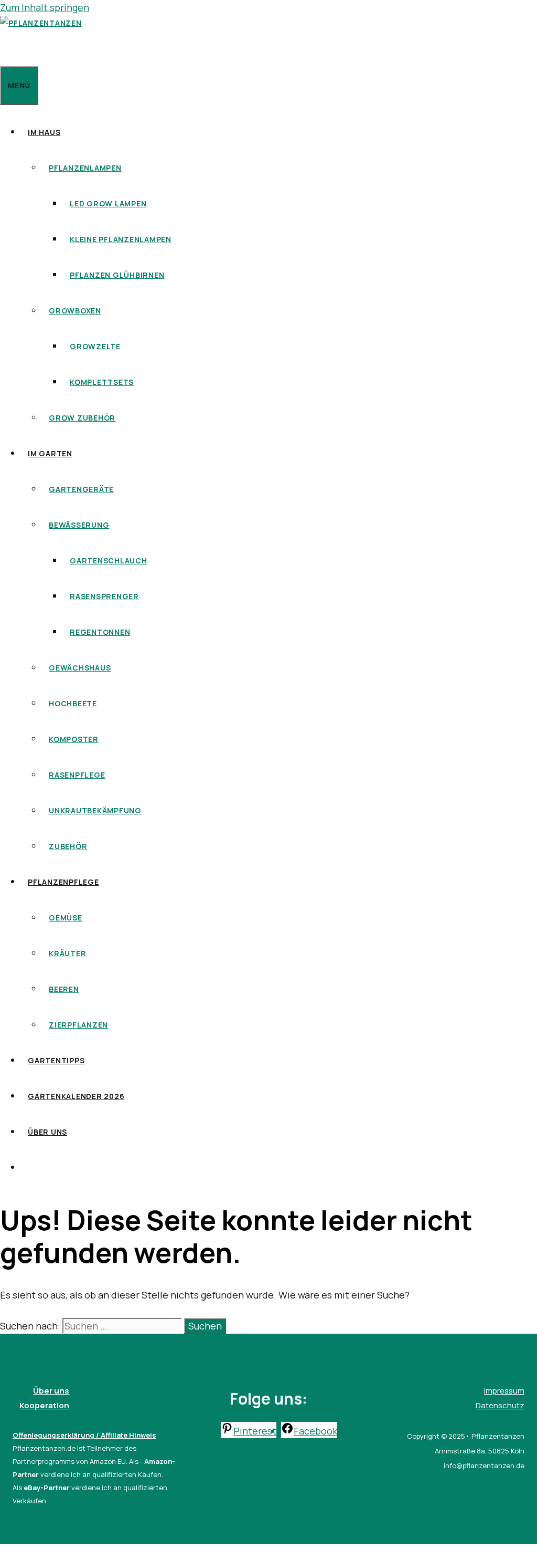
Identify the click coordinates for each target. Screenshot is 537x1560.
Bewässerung (79, 525)
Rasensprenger (104, 596)
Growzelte (95, 346)
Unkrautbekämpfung (95, 810)
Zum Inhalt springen (44, 7)
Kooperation (44, 1405)
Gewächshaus (80, 668)
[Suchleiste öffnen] (7, 48)
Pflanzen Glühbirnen (117, 275)
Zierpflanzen (78, 1025)
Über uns (47, 1132)
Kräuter (67, 953)
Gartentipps (56, 1060)
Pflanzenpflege (63, 882)
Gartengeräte (81, 489)
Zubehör (68, 846)
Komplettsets (102, 382)
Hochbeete (73, 703)
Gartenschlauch (108, 561)
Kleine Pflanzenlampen (120, 239)
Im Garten (50, 453)
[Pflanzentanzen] (41, 23)
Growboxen (75, 311)
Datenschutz (500, 1405)
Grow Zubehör (82, 418)
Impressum (504, 1390)
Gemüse (65, 918)
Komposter (74, 739)
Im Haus (44, 132)
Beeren (64, 989)
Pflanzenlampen (85, 168)
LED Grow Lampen (108, 203)
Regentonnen (100, 632)
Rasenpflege (77, 775)
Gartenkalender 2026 (76, 1096)
